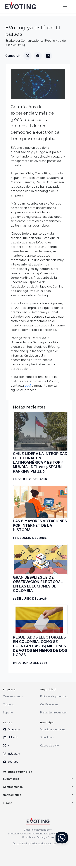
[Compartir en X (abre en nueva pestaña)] (27, 56)
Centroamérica (13, 786)
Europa (7, 802)
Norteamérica (12, 794)
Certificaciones (49, 704)
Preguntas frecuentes (53, 712)
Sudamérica (11, 778)
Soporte (8, 712)
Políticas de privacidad (54, 696)
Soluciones (47, 737)
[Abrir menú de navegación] (65, 6)
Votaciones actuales (52, 729)
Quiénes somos (13, 696)
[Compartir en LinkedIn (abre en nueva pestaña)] (48, 56)
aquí (28, 385)
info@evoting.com (42, 829)
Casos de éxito (49, 745)
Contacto (8, 704)
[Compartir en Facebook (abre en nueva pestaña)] (38, 56)
